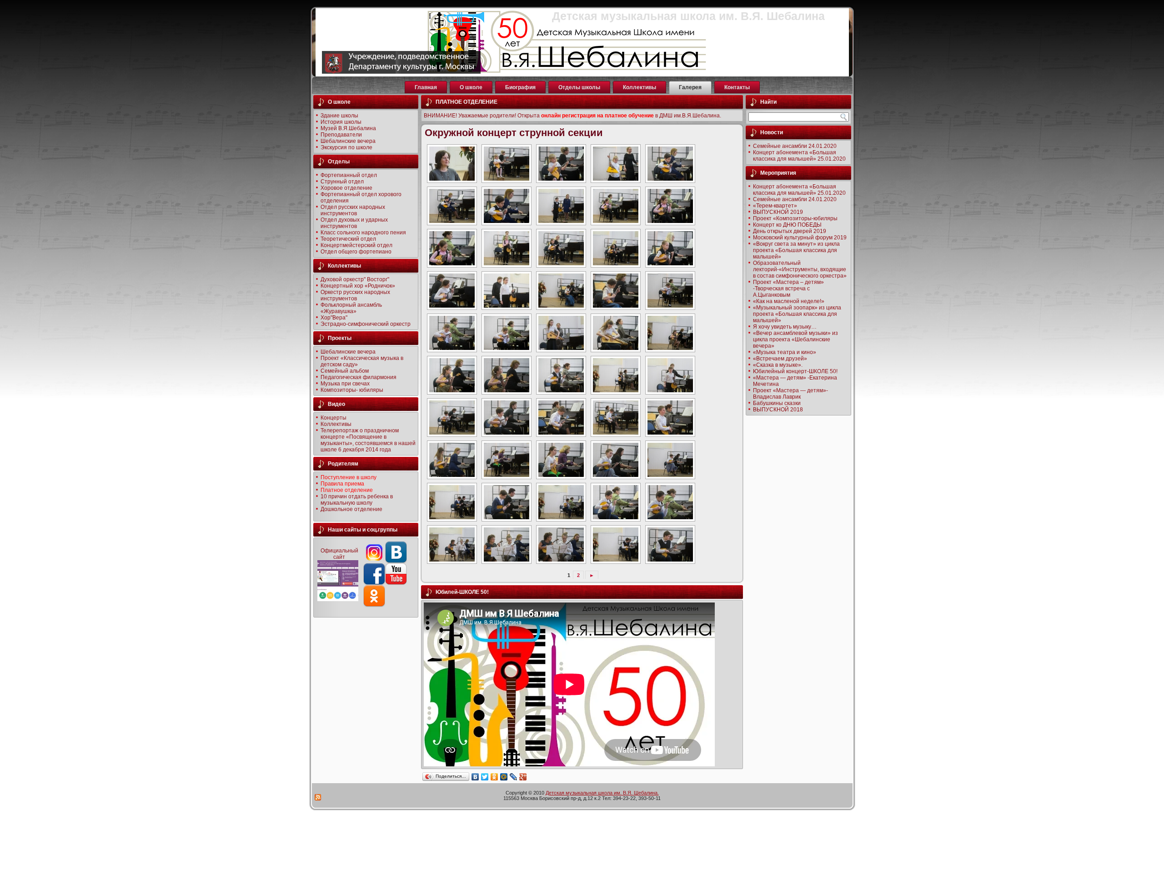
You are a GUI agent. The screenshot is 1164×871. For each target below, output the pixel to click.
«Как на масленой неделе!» (788, 301)
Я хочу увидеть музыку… (785, 327)
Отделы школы (579, 87)
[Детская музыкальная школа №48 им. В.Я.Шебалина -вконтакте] (396, 561)
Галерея (690, 87)
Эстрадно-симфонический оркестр (366, 324)
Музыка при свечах (345, 383)
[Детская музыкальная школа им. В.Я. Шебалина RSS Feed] (318, 797)
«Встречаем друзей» (780, 358)
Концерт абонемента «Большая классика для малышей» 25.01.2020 (799, 155)
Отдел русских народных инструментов (353, 210)
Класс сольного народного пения (363, 232)
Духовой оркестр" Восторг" (355, 279)
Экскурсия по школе (346, 147)
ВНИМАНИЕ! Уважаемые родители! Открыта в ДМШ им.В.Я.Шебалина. (572, 115)
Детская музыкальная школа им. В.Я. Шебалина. (602, 792)
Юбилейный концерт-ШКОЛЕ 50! (795, 371)
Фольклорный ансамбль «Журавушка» (351, 308)
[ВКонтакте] (475, 777)
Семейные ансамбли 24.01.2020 (795, 146)
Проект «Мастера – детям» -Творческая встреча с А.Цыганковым (788, 288)
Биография (520, 87)
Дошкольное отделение (351, 509)
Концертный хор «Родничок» (358, 286)
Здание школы (339, 115)
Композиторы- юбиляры (352, 390)
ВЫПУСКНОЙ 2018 (778, 409)
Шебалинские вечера (348, 141)
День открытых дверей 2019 (789, 231)
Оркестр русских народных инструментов (355, 295)
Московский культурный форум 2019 (800, 237)
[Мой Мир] (504, 777)
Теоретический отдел (348, 239)
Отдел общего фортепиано (356, 251)
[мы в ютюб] (374, 583)
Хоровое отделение (346, 188)
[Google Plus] (523, 777)
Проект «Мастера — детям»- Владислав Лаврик (790, 393)
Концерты (333, 418)
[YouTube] (396, 583)
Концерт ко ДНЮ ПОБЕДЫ (787, 225)
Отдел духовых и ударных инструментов (354, 223)
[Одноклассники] (494, 777)
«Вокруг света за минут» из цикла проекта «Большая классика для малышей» (796, 250)
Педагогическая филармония (358, 377)
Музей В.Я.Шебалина (348, 128)
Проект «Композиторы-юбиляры (795, 218)
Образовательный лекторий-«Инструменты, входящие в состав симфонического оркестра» (800, 269)
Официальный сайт (339, 553)
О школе (471, 87)
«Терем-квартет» (775, 206)
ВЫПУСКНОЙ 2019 (778, 212)
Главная (426, 87)
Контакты (737, 87)
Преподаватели (341, 135)
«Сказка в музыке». (778, 365)
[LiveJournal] (513, 777)
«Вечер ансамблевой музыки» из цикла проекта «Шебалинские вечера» (795, 339)
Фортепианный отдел (349, 175)
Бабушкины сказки (777, 403)
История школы (341, 122)
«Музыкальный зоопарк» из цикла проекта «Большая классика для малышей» (797, 314)
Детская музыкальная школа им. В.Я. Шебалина (688, 16)
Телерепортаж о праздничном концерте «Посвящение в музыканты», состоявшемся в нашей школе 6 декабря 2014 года (368, 440)
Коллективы (639, 87)
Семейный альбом (345, 371)
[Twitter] (485, 777)
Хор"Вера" (334, 317)
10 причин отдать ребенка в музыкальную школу (357, 499)
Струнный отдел (342, 181)
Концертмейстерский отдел (356, 245)
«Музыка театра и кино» (784, 352)
